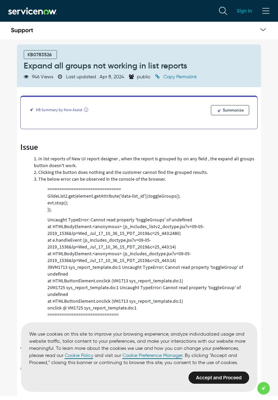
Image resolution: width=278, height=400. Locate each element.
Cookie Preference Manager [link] (152, 355)
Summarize (233, 110)
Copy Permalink (179, 77)
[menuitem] (223, 11)
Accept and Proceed (219, 378)
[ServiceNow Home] (32, 10)
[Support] (22, 30)
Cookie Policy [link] (79, 355)
